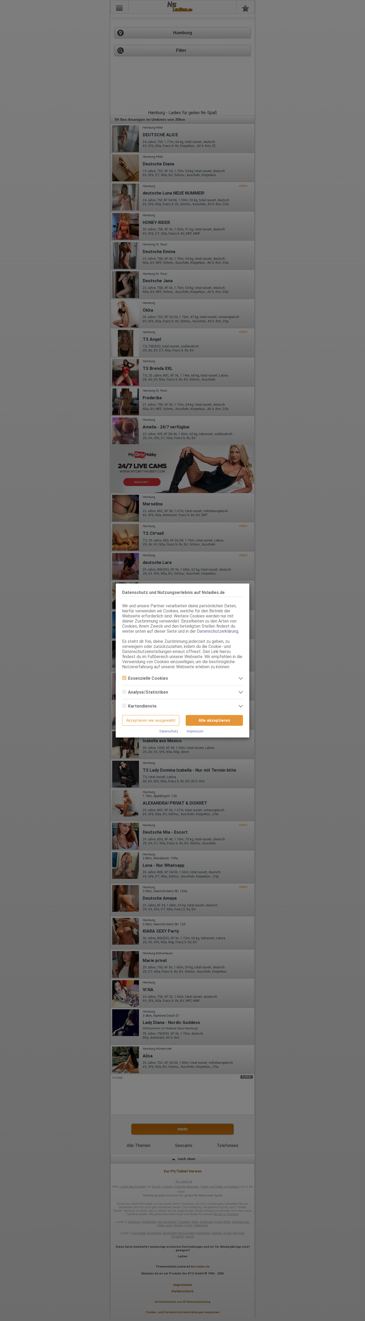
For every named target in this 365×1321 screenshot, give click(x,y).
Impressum (195, 731)
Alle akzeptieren (214, 720)
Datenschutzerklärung (217, 631)
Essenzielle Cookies (148, 678)
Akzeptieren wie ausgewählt (151, 720)
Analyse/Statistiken (148, 692)
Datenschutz (169, 731)
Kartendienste (142, 706)
